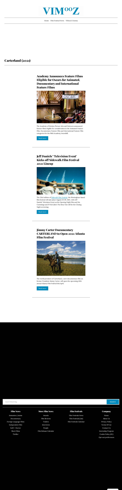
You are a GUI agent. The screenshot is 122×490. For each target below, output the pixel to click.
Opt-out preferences (106, 437)
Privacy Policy (106, 422)
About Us (106, 419)
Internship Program (106, 431)
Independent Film (15, 425)
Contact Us (106, 428)
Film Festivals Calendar (76, 422)
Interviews (46, 425)
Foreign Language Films (15, 422)
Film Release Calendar (46, 431)
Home (46, 21)
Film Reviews (46, 419)
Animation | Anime (15, 415)
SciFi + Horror (15, 428)
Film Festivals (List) (76, 419)
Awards (46, 415)
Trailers (46, 422)
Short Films (15, 431)
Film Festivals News (76, 415)
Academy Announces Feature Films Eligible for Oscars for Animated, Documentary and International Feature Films (60, 81)
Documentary (16, 419)
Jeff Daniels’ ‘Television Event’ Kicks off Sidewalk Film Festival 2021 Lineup (58, 159)
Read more (42, 138)
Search (113, 402)
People (45, 428)
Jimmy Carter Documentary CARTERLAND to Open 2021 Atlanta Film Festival (61, 233)
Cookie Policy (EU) (106, 434)
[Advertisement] (61, 44)
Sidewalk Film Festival (59, 197)
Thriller (15, 434)
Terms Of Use (106, 425)
